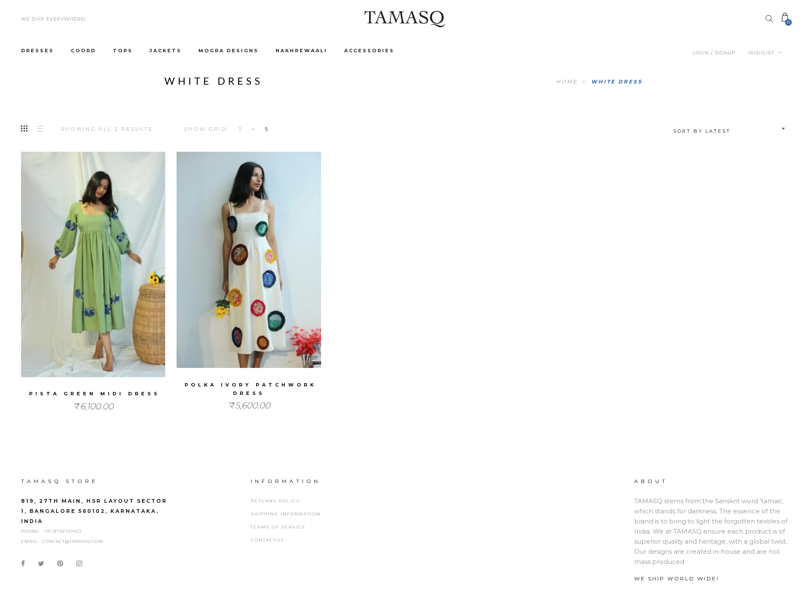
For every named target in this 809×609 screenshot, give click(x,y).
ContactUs (267, 540)
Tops (123, 51)
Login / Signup (714, 53)
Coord (83, 51)
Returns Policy (275, 501)
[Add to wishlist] (57, 258)
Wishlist (762, 53)
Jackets (166, 51)
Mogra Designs (228, 51)
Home (568, 81)
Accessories (369, 51)
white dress (617, 81)
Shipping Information (286, 514)
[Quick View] (129, 259)
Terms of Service (278, 527)
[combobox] (728, 128)
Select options (93, 275)
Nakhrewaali (301, 51)
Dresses (37, 51)
